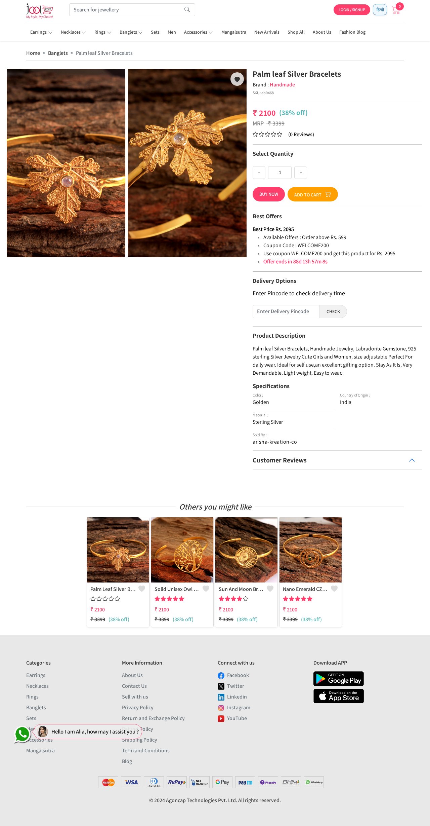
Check (333, 311)
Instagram (238, 707)
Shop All (296, 32)
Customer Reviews (280, 460)
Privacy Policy (138, 707)
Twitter (235, 685)
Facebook (238, 675)
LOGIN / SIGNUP (352, 9)
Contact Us (134, 685)
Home (33, 53)
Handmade (282, 84)
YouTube (237, 718)
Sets (155, 32)
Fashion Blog (352, 32)
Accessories (195, 32)
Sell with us (135, 696)
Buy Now (268, 194)
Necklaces (71, 32)
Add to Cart (307, 195)
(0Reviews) (301, 134)
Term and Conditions (146, 750)
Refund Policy (137, 729)
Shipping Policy (139, 739)
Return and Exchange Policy (153, 718)
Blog (127, 761)
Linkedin (237, 696)
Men (172, 32)
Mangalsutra (233, 32)
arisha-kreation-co (275, 441)
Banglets (128, 32)
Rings (99, 32)
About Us (322, 32)
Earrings (38, 32)
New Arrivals (267, 32)
